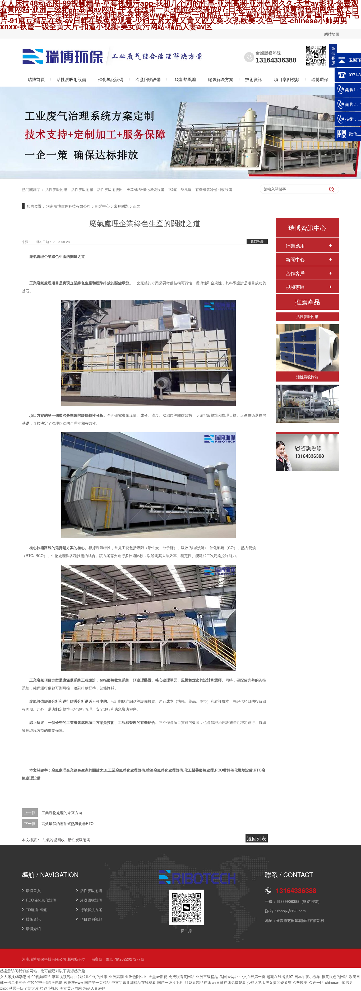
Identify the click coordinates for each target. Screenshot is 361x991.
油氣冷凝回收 (54, 839)
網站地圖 (331, 34)
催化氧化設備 (110, 79)
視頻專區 (295, 286)
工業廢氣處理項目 (44, 282)
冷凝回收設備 (148, 79)
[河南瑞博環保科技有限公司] (63, 62)
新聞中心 (102, 206)
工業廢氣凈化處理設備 (307, 429)
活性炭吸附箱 (82, 189)
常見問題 (121, 206)
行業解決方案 (91, 909)
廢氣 (85, 415)
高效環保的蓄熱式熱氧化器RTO (67, 823)
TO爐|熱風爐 (184, 79)
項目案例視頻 (286, 79)
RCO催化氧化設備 (41, 900)
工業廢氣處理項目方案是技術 (90, 722)
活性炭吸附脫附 (110, 189)
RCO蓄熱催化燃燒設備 (145, 189)
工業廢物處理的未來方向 (61, 812)
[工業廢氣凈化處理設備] (307, 396)
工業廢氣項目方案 (44, 680)
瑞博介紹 (33, 928)
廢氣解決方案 (220, 79)
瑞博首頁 (36, 79)
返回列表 (257, 241)
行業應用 (295, 245)
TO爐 (172, 189)
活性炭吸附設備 (71, 79)
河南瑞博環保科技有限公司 (68, 206)
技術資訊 (253, 79)
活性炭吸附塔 (56, 189)
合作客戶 (295, 273)
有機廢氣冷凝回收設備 (213, 189)
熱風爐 (186, 189)
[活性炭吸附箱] (307, 340)
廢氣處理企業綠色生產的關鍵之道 (57, 256)
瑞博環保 (319, 79)
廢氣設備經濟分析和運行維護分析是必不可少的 (68, 701)
